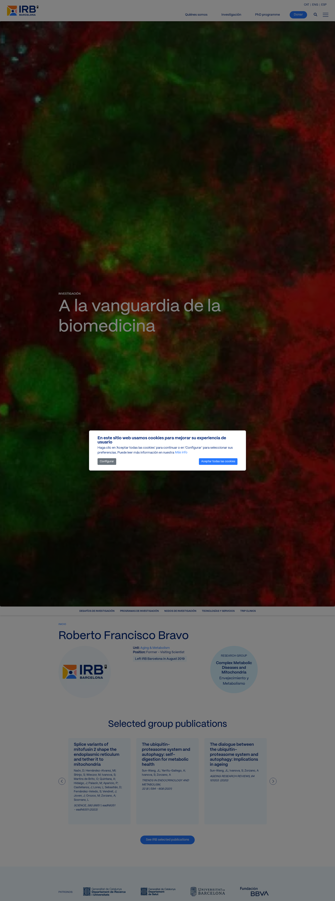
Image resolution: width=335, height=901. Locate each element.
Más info (181, 452)
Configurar (107, 461)
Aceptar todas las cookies (218, 461)
